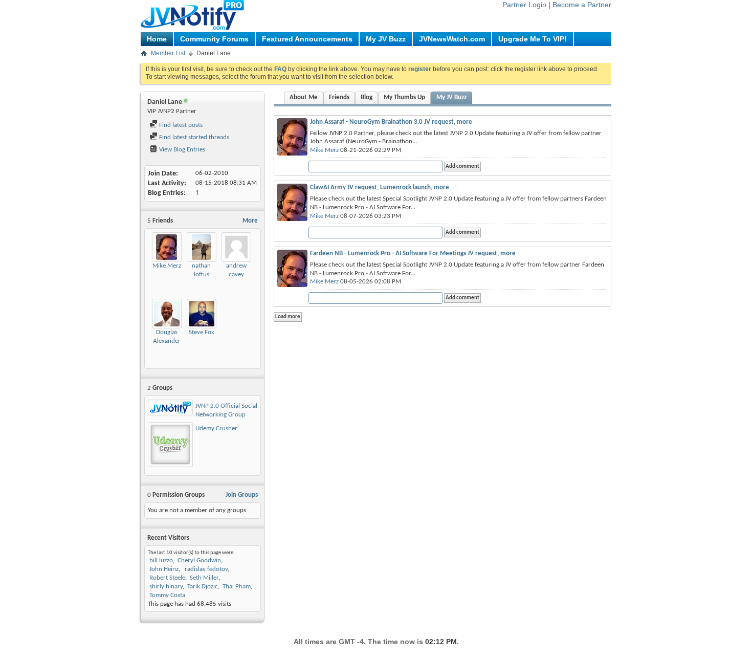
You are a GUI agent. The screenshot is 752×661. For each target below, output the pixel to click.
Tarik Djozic (202, 586)
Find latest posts (180, 125)
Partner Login (524, 5)
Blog (366, 97)
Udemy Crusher (216, 428)
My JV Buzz (386, 39)
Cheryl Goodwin (199, 560)
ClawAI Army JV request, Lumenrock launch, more (379, 187)
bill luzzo (161, 560)
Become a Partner (581, 5)
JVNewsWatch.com (452, 39)
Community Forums (214, 39)
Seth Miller (204, 578)
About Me (304, 97)
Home (157, 39)
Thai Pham (237, 586)
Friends (339, 97)
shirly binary (166, 586)
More (250, 220)
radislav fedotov (205, 569)
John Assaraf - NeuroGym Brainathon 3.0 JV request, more (391, 122)
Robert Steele (167, 578)
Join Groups (242, 495)
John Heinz (164, 569)
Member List (168, 53)
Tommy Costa (167, 595)
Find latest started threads (193, 137)
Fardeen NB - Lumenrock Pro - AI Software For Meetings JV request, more (413, 253)
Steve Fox (201, 332)
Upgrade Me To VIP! (532, 39)
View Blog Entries (181, 149)
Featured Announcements (307, 39)
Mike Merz (166, 265)
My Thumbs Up (404, 97)
